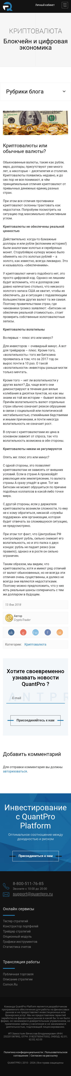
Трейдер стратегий (17, 931)
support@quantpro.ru (33, 894)
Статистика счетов (17, 947)
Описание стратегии (18, 979)
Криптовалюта (35, 644)
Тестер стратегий (15, 921)
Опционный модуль (17, 936)
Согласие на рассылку (44, 1055)
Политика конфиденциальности (23, 1052)
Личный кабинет (45, 5)
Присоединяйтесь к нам (35, 720)
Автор (22, 618)
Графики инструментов (20, 942)
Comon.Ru (10, 984)
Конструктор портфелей (20, 926)
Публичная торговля (18, 974)
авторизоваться (15, 771)
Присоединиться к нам (36, 856)
